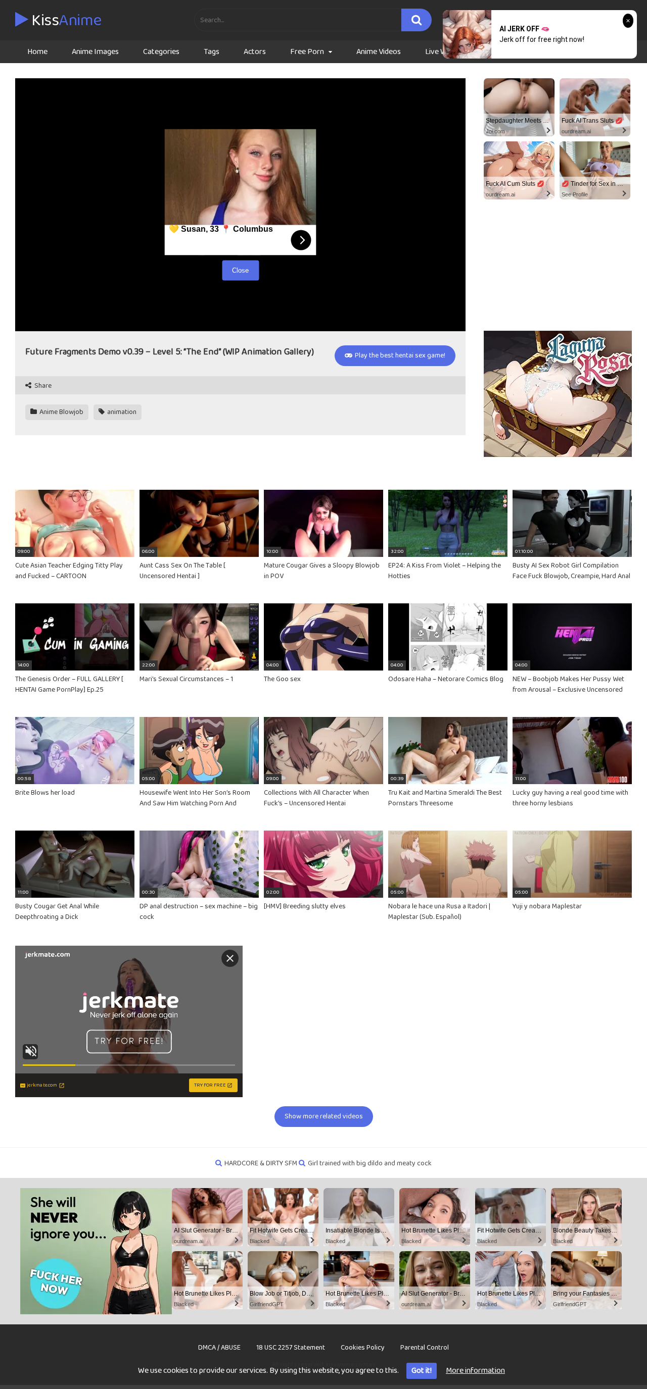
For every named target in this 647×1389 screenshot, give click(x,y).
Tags (211, 51)
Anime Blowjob (60, 412)
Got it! (421, 1370)
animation (121, 412)
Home (37, 51)
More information (475, 1370)
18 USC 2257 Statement (290, 1347)
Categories (161, 51)
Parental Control (424, 1347)
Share (42, 386)
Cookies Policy (363, 1347)
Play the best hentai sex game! (399, 355)
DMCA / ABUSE (219, 1347)
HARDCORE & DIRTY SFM (260, 1163)
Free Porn (307, 51)
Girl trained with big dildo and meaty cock (370, 1163)
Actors (255, 51)
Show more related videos (324, 1116)
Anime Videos (378, 51)
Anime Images (95, 51)
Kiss (65, 20)
